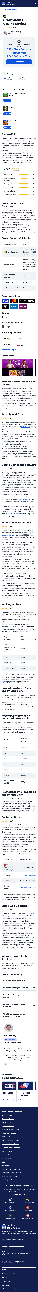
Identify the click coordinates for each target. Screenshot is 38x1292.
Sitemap (4, 1277)
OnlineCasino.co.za (28, 1202)
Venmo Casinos (7, 1122)
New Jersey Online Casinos (11, 1169)
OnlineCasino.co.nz (10, 1202)
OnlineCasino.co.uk (10, 1210)
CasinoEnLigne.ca (27, 1218)
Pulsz (3, 1162)
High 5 (26, 497)
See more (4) (8, 349)
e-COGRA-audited (13, 514)
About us (4, 1269)
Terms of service (6, 1285)
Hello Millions (23, 499)
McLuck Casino (7, 1151)
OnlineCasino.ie (10, 1218)
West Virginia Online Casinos (11, 1180)
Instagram (32, 887)
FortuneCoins (6, 1158)
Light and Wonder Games (10, 1140)
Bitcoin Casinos (7, 1115)
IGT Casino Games (8, 1137)
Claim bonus (19, 62)
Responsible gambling (8, 1273)
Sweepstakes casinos (10, 9)
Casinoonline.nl (27, 1210)
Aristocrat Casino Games (10, 1144)
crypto (4, 682)
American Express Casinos (10, 1129)
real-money (25, 427)
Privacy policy (6, 1281)
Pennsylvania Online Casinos (11, 1173)
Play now (7, 100)
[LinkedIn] (5, 1064)
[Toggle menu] (34, 3)
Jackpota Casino (7, 1155)
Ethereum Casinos (8, 1119)
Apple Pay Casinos (8, 1126)
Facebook (23, 887)
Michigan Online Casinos (10, 1176)
